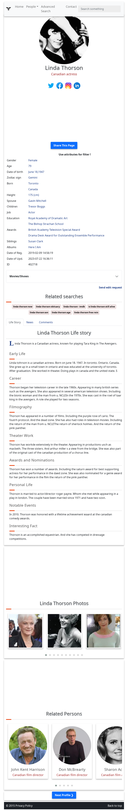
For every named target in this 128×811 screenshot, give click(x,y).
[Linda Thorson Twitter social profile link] (51, 85)
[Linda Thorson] (64, 39)
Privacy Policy (24, 805)
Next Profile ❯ (64, 795)
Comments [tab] (46, 322)
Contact (71, 7)
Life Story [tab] (15, 322)
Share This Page (64, 145)
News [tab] (29, 322)
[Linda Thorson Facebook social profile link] (60, 85)
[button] (46, 655)
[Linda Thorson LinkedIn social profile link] (77, 85)
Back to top (115, 805)
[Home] (8, 8)
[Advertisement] (64, 115)
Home (19, 7)
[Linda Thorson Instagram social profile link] (68, 85)
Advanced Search (48, 9)
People (31, 7)
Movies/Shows (19, 276)
